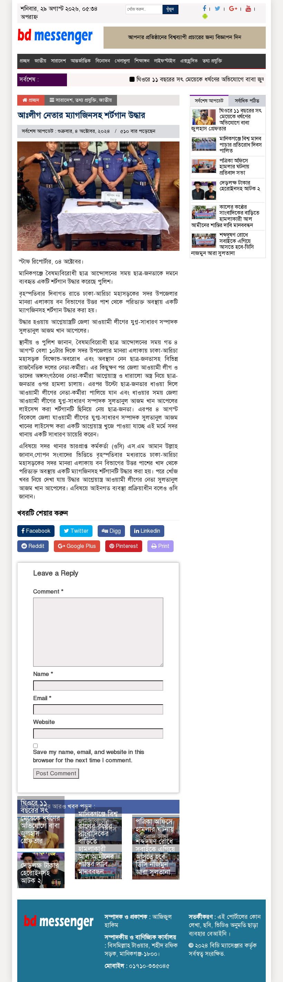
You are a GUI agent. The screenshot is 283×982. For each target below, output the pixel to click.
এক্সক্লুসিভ (189, 61)
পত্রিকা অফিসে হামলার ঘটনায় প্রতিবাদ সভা (155, 829)
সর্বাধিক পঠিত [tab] (247, 101)
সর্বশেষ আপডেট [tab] (209, 101)
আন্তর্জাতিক (81, 61)
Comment (48, 591)
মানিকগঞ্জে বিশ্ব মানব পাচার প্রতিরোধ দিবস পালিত (240, 144)
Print (163, 546)
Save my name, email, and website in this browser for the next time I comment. (88, 756)
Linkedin (149, 531)
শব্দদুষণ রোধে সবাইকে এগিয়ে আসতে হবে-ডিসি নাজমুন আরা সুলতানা (155, 856)
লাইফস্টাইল (164, 61)
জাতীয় (40, 61)
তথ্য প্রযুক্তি (212, 61)
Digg (114, 531)
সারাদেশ (58, 61)
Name (43, 674)
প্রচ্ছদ (25, 61)
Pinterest (126, 546)
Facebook (37, 531)
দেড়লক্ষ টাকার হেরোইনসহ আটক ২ (40, 873)
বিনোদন (103, 61)
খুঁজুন (170, 9)
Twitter (78, 531)
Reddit (36, 546)
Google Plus (80, 546)
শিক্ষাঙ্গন (142, 61)
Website (44, 722)
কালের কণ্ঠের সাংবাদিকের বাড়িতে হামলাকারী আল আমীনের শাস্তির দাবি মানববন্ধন (96, 849)
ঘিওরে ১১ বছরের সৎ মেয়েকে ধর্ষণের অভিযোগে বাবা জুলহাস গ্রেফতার (40, 822)
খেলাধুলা (122, 61)
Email (42, 698)
